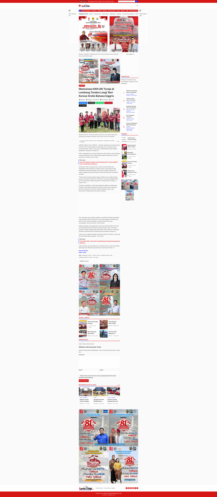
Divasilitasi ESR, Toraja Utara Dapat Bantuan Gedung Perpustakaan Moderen (100, 242)
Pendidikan (81, 85)
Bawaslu (105, 10)
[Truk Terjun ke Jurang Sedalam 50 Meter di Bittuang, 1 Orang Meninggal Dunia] (85, 391)
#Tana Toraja (105, 14)
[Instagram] (129, 488)
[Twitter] (135, 488)
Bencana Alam (112, 10)
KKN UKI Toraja (96, 255)
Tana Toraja (134, 95)
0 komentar (105, 99)
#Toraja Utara (97, 14)
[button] (136, 1)
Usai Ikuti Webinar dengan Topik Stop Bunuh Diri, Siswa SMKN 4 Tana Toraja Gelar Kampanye (99, 163)
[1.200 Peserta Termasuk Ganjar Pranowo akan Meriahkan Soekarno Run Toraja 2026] (124, 140)
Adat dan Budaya (86, 10)
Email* (101, 370)
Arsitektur (94, 10)
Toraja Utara (97, 400)
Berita (118, 10)
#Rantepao (113, 14)
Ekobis (109, 397)
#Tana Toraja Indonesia (128, 14)
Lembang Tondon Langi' (106, 255)
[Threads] (131, 488)
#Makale (119, 14)
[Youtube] (133, 488)
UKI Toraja (95, 257)
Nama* (81, 370)
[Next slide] (119, 385)
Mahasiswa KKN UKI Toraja (85, 257)
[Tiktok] (137, 488)
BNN (127, 10)
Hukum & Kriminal (98, 398)
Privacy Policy (107, 488)
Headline (82, 397)
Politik (132, 118)
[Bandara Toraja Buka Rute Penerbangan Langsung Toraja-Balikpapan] (129, 84)
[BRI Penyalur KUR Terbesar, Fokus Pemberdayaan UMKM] (113, 391)
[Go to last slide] (118, 385)
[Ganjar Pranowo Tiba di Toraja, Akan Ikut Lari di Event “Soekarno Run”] (124, 147)
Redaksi (113, 488)
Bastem (100, 10)
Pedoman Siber (99, 488)
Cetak (112, 99)
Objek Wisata (129, 129)
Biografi (123, 10)
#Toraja (91, 14)
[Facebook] (126, 488)
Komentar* (82, 354)
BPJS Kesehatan (134, 10)
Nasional (128, 95)
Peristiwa (86, 397)
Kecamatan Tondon (86, 255)
